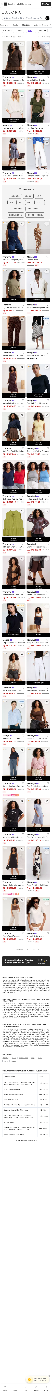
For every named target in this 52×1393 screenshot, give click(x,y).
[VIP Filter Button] (31, 31)
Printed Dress (9, 1122)
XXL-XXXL (18, 209)
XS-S (39, 196)
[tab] (15, 25)
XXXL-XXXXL (33, 209)
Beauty (13, 1061)
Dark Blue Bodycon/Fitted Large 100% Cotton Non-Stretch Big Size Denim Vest (18, 1116)
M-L (20, 202)
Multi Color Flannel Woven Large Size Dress (19, 1105)
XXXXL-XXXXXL (15, 215)
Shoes (14, 1058)
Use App (45, 4)
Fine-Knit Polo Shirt (11, 1100)
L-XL (29, 202)
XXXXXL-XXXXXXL (35, 215)
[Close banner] (2, 4)
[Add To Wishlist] (23, 77)
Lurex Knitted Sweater (12, 1089)
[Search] (47, 18)
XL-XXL (40, 202)
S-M (11, 202)
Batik (6, 1061)
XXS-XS (28, 196)
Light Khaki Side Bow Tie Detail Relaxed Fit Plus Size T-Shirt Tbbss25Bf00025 (19, 1128)
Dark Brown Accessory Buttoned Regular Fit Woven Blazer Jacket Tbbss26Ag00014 (19, 1083)
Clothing (5, 1058)
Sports (40, 1058)
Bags (32, 1058)
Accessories (23, 1058)
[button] (26, 4)
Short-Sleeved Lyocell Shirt (14, 1135)
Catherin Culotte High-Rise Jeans (16, 1110)
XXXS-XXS (15, 196)
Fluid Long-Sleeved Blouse (13, 1094)
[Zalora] (26, 12)
